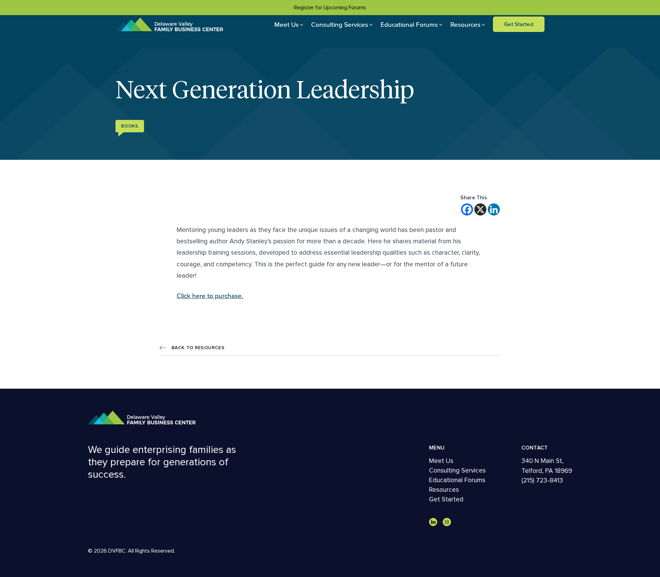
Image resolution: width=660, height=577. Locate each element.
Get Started (519, 24)
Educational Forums (409, 24)
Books (130, 126)
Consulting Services (339, 24)
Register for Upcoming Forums (330, 7)
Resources (465, 24)
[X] (480, 209)
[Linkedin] (494, 209)
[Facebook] (467, 209)
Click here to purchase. (210, 295)
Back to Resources (198, 348)
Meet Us (286, 24)
